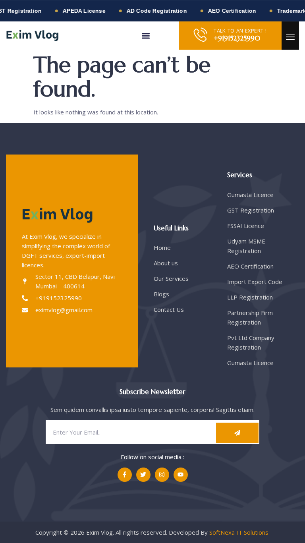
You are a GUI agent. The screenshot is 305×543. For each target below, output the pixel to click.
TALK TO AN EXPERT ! (240, 30)
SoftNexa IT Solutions (239, 532)
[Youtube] (181, 475)
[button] (145, 35)
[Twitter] (143, 475)
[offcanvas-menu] (290, 36)
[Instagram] (162, 475)
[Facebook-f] (125, 475)
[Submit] (237, 433)
